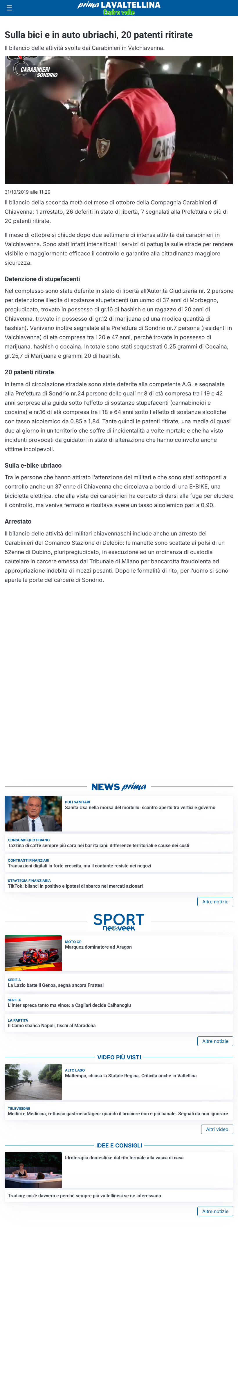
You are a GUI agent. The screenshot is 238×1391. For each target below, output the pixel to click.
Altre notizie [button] (215, 902)
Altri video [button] (217, 1129)
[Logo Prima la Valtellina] (119, 8)
